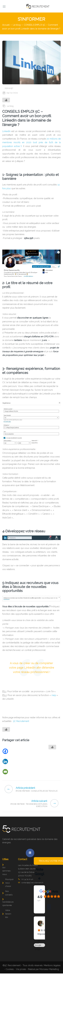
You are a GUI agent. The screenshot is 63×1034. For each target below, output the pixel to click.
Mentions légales (52, 981)
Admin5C (9, 88)
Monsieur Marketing (49, 985)
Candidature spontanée (7, 904)
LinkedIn (6, 131)
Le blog (17, 25)
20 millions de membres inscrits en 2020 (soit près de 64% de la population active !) (31, 142)
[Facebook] (18, 751)
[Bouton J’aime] (6, 100)
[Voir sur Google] (39, 923)
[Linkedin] (18, 761)
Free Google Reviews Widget (38, 961)
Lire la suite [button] (40, 946)
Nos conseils (9, 893)
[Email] (18, 771)
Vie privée (21, 985)
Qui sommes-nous (6, 871)
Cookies (10, 985)
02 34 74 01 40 (27, 879)
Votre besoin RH (8, 913)
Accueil (6, 25)
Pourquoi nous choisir (9, 882)
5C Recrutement (21, 721)
